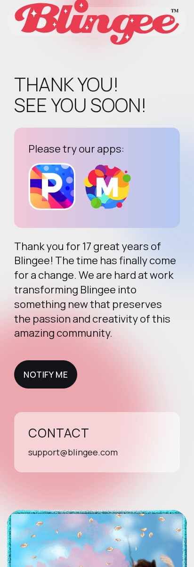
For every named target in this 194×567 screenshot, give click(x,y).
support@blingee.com (73, 452)
